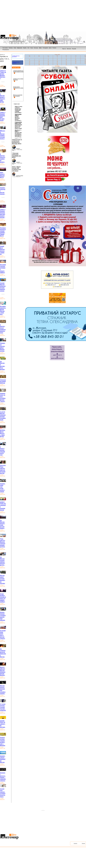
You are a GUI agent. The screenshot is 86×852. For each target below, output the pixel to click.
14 (39, 61)
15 (48, 61)
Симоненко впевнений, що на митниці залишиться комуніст (18, 71)
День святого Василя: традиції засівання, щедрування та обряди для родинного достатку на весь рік (3, 542)
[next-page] (2, 802)
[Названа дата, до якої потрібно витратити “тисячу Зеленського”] (3, 390)
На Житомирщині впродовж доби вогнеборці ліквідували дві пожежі (3, 524)
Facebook (75, 843)
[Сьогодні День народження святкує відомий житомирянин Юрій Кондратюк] (3, 462)
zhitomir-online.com (54, 849)
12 (85, 59)
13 (29, 61)
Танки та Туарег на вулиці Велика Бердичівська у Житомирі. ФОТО (3, 74)
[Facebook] (83, 49)
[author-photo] (14, 148)
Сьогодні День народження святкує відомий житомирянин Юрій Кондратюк (3, 469)
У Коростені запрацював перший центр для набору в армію (3, 451)
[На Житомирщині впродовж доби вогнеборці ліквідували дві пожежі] (3, 517)
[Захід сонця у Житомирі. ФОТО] (3, 169)
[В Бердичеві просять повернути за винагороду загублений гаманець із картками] (3, 150)
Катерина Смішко (19, 175)
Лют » (58, 66)
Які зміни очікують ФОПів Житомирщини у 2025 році (3, 310)
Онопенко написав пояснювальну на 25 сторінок (18, 87)
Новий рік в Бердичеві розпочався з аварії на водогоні (3, 250)
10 (66, 59)
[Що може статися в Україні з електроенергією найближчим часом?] (3, 261)
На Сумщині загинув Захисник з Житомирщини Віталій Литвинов (3, 653)
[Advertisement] (43, 820)
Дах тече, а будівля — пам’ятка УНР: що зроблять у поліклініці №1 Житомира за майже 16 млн (18, 133)
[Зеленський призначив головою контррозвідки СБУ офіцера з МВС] (3, 608)
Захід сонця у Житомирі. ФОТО (3, 175)
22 (48, 62)
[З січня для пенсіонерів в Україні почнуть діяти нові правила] (3, 785)
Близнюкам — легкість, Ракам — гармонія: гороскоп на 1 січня (3, 776)
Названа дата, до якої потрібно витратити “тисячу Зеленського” (3, 397)
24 (66, 62)
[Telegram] (85, 49)
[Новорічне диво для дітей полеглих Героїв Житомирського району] (3, 480)
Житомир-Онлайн (10, 849)
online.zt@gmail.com (69, 849)
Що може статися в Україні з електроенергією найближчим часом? (3, 268)
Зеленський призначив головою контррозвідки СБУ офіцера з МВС (3, 616)
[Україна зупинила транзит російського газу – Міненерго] (3, 734)
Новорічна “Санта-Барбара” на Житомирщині (3, 759)
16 (57, 61)
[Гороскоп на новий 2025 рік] (3, 376)
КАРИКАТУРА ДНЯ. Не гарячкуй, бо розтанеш (3, 724)
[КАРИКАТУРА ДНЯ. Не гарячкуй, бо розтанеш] (3, 717)
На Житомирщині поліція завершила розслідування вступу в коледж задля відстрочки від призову (3, 561)
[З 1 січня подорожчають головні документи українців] (3, 700)
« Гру (56, 66)
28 (39, 64)
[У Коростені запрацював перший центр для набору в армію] (3, 443)
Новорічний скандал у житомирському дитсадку (3, 191)
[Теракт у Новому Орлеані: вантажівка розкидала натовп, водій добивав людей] (3, 206)
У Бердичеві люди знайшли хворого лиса (3, 328)
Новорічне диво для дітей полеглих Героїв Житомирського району (3, 487)
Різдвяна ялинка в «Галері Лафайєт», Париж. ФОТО (3, 231)
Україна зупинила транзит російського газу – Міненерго (3, 741)
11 (75, 59)
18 (75, 61)
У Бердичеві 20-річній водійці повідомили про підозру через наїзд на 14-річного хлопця (18, 125)
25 (75, 62)
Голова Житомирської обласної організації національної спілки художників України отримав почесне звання (3, 287)
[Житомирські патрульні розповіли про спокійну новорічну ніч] (3, 682)
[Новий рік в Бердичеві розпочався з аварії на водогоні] (3, 242)
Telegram (83, 843)
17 (66, 61)
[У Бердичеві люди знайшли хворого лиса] (3, 321)
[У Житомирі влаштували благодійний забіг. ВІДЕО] (3, 90)
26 (85, 62)
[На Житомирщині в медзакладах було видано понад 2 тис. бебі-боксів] (3, 358)
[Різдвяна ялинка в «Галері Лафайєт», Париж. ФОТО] (3, 224)
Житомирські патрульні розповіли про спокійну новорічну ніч (3, 689)
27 (29, 64)
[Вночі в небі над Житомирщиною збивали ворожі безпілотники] (3, 663)
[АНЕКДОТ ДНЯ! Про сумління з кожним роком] (3, 498)
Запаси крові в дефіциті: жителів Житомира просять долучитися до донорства (18, 117)
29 (48, 64)
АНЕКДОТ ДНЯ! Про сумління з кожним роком (3, 506)
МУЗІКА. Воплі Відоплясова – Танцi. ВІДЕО (3, 433)
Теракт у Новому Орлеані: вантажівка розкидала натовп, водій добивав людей (3, 213)
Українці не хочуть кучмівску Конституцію (18, 79)
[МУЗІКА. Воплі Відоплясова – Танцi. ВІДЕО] (3, 426)
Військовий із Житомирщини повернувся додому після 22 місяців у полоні (3, 134)
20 (29, 62)
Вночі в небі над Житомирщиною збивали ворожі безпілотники (3, 671)
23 (57, 62)
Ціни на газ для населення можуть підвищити (17, 95)
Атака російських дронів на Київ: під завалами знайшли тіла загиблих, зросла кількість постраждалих (3, 597)
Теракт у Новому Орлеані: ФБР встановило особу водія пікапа (3, 116)
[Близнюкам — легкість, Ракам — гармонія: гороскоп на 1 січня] (3, 769)
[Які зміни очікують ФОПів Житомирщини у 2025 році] (3, 303)
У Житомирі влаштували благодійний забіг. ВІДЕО (3, 98)
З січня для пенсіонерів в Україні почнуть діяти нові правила (3, 792)
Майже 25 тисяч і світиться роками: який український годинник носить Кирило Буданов (18, 109)
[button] (84, 42)
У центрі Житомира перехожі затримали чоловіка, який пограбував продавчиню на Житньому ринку (3, 415)
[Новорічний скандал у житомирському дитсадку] (3, 184)
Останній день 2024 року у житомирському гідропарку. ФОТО (3, 634)
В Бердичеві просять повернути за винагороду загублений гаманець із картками (3, 158)
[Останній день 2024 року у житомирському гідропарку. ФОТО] (3, 627)
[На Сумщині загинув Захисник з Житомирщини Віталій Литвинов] (3, 645)
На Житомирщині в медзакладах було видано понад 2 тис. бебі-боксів (3, 365)
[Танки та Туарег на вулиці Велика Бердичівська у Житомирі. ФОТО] (3, 67)
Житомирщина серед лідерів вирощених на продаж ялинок (3, 579)
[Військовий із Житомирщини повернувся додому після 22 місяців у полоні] (3, 127)
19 (85, 61)
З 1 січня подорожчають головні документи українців (3, 707)
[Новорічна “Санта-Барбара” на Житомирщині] (3, 752)
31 (66, 64)
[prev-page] (0, 802)
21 (39, 62)
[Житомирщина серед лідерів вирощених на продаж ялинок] (3, 572)
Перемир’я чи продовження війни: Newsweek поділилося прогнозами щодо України (3, 347)
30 (57, 64)
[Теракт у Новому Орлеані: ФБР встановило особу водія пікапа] (3, 109)
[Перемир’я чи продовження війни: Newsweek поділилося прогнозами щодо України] (3, 339)
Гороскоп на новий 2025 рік (3, 381)
